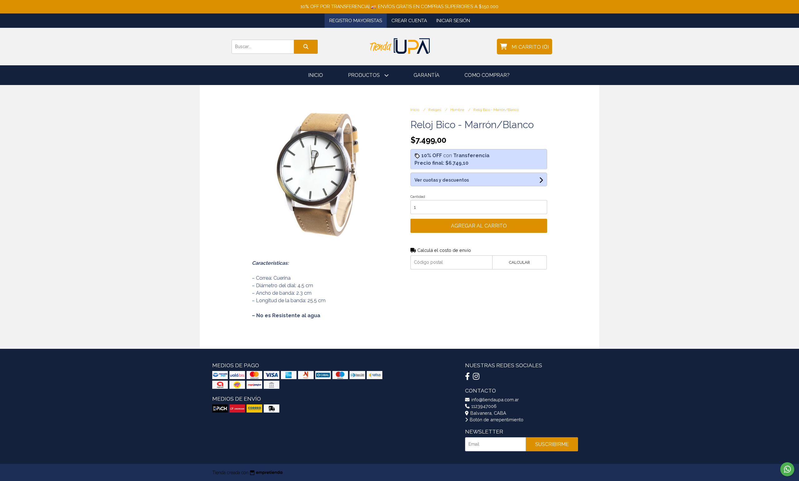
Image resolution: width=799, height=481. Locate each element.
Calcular (519, 262)
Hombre (457, 110)
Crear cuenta (409, 20)
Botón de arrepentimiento (495, 419)
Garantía (426, 75)
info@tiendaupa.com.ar (494, 399)
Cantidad (417, 197)
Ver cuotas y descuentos (441, 180)
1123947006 (483, 406)
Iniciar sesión (453, 20)
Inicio (315, 75)
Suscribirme (552, 444)
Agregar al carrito (479, 226)
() (530, 46)
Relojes (435, 110)
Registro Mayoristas (355, 20)
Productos (364, 75)
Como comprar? (487, 75)
